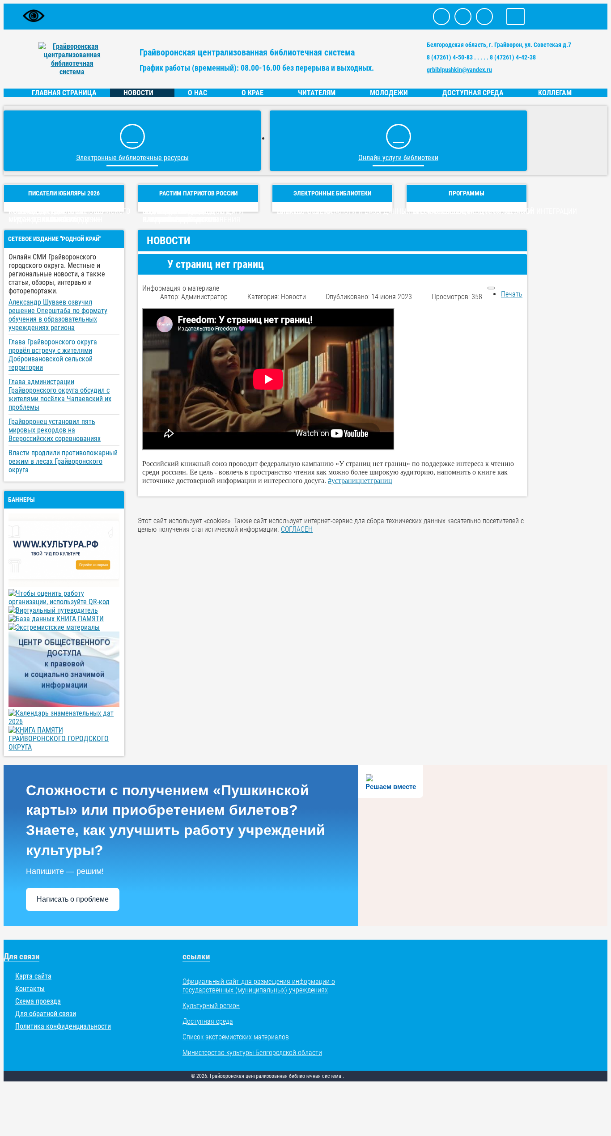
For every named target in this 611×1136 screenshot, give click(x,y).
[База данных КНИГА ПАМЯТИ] (56, 619)
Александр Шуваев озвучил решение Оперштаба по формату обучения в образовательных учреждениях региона (57, 315)
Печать (511, 294)
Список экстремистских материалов (235, 1037)
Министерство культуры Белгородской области (252, 1052)
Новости (138, 93)
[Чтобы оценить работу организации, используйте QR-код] (63, 602)
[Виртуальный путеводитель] (53, 610)
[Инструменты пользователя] (491, 288)
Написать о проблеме (73, 899)
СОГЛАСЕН (297, 529)
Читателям (316, 93)
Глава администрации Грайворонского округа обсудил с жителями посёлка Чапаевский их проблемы (59, 394)
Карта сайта (33, 976)
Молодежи (389, 93)
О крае (252, 93)
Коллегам (555, 93)
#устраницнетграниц (360, 480)
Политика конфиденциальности (63, 1026)
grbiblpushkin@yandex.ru (459, 69)
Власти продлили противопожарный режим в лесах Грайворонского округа (63, 461)
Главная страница (64, 93)
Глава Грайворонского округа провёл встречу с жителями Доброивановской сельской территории (52, 355)
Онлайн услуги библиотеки (398, 157)
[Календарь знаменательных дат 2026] (63, 721)
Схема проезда (38, 1001)
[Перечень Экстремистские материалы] (54, 627)
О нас (197, 93)
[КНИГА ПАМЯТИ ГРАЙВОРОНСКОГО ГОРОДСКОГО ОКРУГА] (63, 747)
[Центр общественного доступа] (63, 704)
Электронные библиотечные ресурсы (132, 157)
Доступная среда (473, 93)
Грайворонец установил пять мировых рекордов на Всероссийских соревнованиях (54, 430)
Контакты (30, 988)
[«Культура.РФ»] (63, 585)
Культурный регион (211, 1005)
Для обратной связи (45, 1013)
